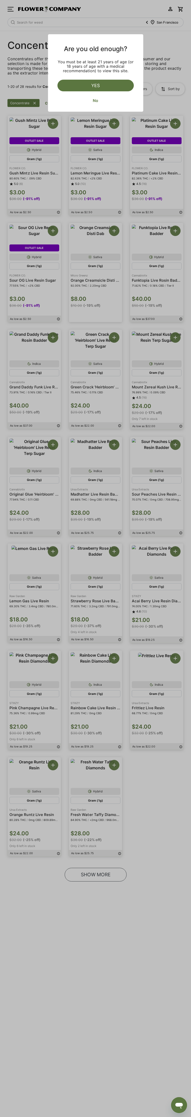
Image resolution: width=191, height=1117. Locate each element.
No (95, 100)
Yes (95, 85)
